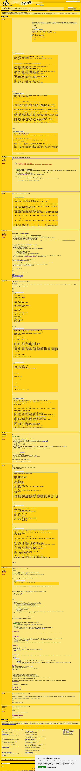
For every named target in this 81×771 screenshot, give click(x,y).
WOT (15, 650)
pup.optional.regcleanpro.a (33, 723)
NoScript (17, 659)
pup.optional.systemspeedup (63, 723)
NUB (49, 10)
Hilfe (47, 10)
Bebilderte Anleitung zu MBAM (36, 235)
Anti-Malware (24, 638)
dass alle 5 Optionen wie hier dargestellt (27, 253)
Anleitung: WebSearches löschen (67, 732)
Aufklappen (40, 29)
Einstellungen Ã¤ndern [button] (51, 767)
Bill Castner (14, 669)
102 (24, 770)
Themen (3, 721)
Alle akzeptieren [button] (42, 767)
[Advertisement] (21, 28)
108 (31, 770)
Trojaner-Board (5, 7)
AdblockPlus (18, 661)
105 (27, 770)
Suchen (73, 10)
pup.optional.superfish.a (55, 723)
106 (29, 770)
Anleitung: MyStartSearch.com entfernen (68, 731)
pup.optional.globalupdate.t (19, 723)
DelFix (33, 606)
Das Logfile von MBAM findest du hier (68, 240)
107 (30, 770)
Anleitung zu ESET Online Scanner (29, 438)
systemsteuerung (69, 723)
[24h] (61, 10)
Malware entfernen (10, 7)
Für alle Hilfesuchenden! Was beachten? (68, 730)
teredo (73, 723)
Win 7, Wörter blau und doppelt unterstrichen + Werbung (19, 12)
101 (23, 770)
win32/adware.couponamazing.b (11, 724)
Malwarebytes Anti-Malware (19, 294)
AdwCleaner (29, 244)
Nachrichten (30, 10)
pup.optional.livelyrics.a (26, 723)
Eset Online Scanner (24, 439)
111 (34, 770)
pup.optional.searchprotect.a (41, 723)
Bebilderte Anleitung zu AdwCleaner (35, 245)
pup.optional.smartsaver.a (48, 723)
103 (25, 770)
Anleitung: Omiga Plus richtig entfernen (68, 734)
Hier (25, 647)
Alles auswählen (36, 29)
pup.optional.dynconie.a (5, 723)
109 (32, 770)
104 (26, 770)
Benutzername (66, 7)
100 (22, 770)
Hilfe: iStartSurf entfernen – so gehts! (68, 733)
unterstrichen (76, 723)
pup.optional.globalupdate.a (12, 723)
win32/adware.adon (4, 724)
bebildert (65, 446)
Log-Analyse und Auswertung (17, 7)
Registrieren (11, 10)
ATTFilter (14, 54)
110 (33, 770)
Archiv (2, 766)
